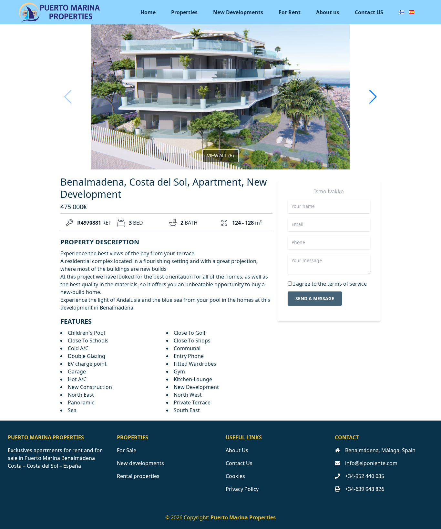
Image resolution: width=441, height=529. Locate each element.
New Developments (238, 12)
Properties (184, 12)
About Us (237, 450)
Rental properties (138, 476)
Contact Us (239, 463)
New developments (140, 463)
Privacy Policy (242, 489)
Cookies (235, 476)
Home (148, 12)
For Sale (126, 450)
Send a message (314, 298)
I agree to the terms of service (330, 283)
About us (327, 12)
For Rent (290, 12)
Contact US (369, 12)
